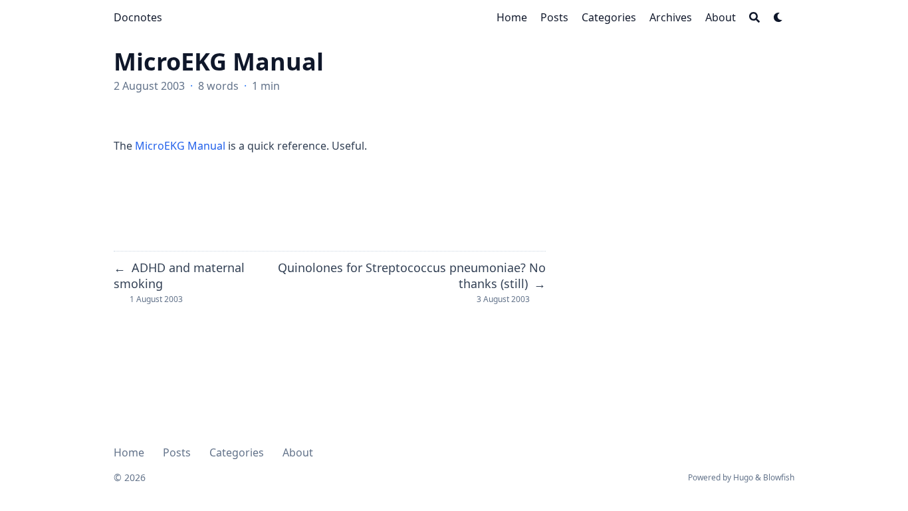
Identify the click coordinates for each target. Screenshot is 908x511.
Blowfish (778, 477)
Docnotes (138, 17)
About (298, 452)
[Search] (754, 17)
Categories (236, 452)
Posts (177, 452)
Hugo (743, 477)
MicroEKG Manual (180, 145)
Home (129, 452)
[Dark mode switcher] (778, 17)
